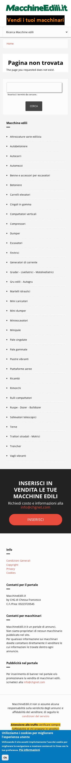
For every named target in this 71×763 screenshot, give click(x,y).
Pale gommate (18, 349)
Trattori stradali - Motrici (25, 436)
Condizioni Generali (18, 560)
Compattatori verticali (23, 214)
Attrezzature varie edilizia (25, 136)
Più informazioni (29, 750)
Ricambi (15, 378)
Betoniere (16, 185)
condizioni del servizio (35, 716)
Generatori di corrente (23, 262)
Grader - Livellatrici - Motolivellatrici (32, 272)
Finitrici (14, 252)
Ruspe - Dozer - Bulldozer (25, 407)
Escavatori (16, 243)
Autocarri (15, 156)
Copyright (12, 564)
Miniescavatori (19, 320)
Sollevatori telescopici (23, 417)
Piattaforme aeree (21, 369)
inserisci (35, 519)
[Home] (36, 7)
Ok (5, 757)
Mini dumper (18, 310)
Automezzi (16, 165)
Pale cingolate (18, 339)
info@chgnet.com (35, 507)
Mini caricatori (19, 301)
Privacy (10, 568)
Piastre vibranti (19, 359)
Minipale (15, 330)
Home (10, 43)
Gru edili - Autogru (21, 281)
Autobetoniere (18, 146)
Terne (13, 426)
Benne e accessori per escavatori (30, 175)
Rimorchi (15, 388)
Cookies (11, 572)
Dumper (15, 233)
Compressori (17, 223)
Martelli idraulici (20, 291)
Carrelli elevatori (20, 194)
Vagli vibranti (18, 455)
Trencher (15, 446)
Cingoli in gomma (20, 204)
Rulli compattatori (21, 398)
